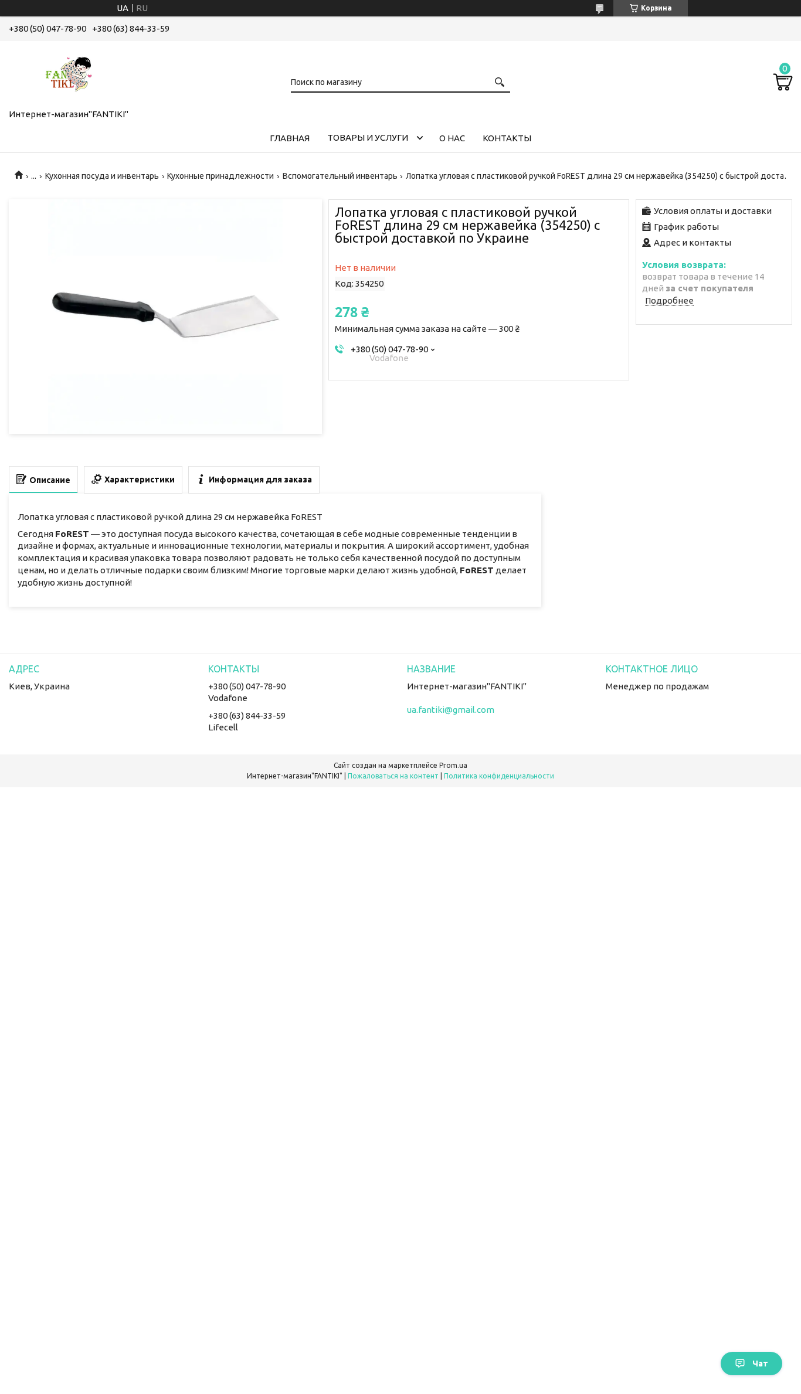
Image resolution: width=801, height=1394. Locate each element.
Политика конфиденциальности (499, 776)
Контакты (507, 138)
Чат (760, 1363)
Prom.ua (453, 765)
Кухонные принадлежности (220, 176)
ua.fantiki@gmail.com (450, 710)
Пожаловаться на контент (393, 776)
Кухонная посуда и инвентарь (102, 176)
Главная (290, 138)
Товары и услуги (367, 137)
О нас (452, 138)
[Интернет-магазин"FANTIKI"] (67, 72)
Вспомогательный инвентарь (340, 176)
